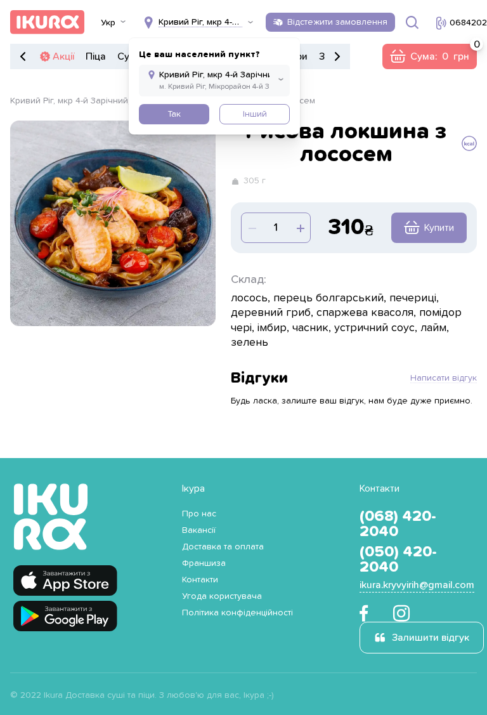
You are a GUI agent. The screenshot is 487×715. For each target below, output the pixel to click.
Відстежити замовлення (337, 22)
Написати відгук (443, 378)
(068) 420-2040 (398, 524)
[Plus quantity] (251, 227)
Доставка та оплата (223, 546)
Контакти (200, 579)
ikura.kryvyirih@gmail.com (417, 585)
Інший (255, 114)
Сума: (429, 56)
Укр (108, 22)
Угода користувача (222, 596)
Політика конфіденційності (237, 612)
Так (174, 114)
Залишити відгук (430, 638)
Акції (63, 56)
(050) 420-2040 (398, 559)
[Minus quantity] (300, 227)
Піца (96, 56)
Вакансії (199, 530)
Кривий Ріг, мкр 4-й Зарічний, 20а (79, 100)
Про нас (199, 513)
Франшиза (204, 563)
